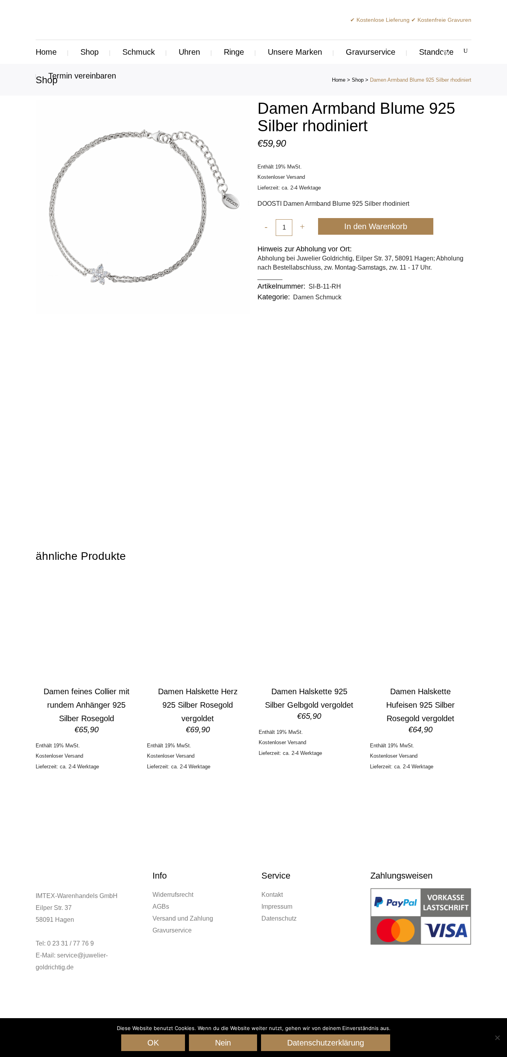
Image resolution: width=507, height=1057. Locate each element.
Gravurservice (172, 930)
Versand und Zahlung (182, 918)
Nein (223, 1042)
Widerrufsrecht (172, 894)
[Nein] (497, 1038)
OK (153, 1042)
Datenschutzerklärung (325, 1042)
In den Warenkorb (375, 226)
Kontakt (272, 894)
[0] (440, 52)
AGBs (160, 906)
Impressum (276, 906)
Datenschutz (279, 918)
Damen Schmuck (317, 297)
